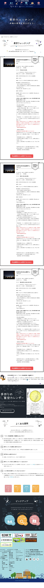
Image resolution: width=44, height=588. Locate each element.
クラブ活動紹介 (4, 555)
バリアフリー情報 (4, 561)
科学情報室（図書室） (11, 564)
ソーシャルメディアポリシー (19, 556)
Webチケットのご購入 (4, 568)
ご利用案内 (3, 558)
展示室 (9, 551)
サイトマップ (18, 551)
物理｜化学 (11, 552)
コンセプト (3, 549)
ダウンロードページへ (7, 410)
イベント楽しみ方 (4, 551)
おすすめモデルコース (4, 553)
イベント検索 (32, 464)
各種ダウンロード (19, 558)
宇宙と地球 (11, 555)
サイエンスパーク (11, 559)
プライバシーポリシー (19, 553)
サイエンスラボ (11, 561)
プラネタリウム (6, 36)
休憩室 (10, 570)
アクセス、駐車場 (4, 565)
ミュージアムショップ (11, 568)
